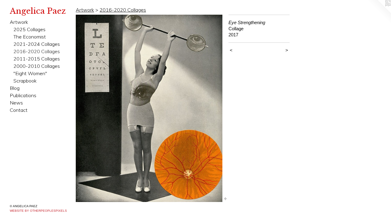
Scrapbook (25, 81)
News (16, 103)
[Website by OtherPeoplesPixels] (379, 12)
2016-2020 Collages (36, 51)
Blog (15, 88)
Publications (23, 95)
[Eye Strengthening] (149, 108)
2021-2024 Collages (36, 44)
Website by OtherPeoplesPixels (38, 210)
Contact (18, 110)
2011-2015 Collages (36, 59)
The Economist (29, 37)
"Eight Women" (30, 73)
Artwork (19, 22)
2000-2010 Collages (36, 66)
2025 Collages (29, 29)
